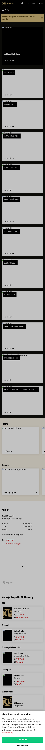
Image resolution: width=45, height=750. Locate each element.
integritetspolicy (7, 733)
